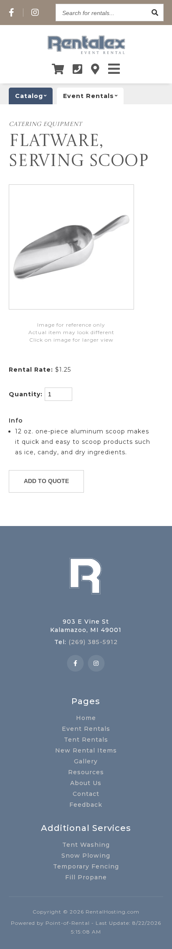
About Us (85, 783)
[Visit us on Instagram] (35, 13)
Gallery (86, 761)
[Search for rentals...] (155, 12)
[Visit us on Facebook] (12, 13)
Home (86, 718)
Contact (86, 794)
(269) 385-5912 (93, 642)
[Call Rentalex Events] (78, 69)
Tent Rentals (86, 739)
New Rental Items (86, 750)
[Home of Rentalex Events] (86, 607)
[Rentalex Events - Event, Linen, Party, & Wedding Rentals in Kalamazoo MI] (85, 54)
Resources (86, 772)
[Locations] (95, 69)
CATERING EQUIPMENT (45, 124)
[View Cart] (58, 69)
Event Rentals (86, 729)
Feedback (85, 804)
